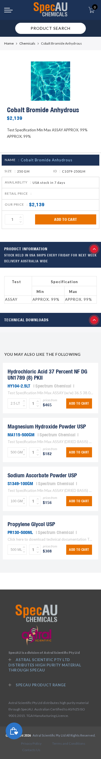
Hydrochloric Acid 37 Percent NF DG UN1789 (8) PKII (47, 374)
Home (9, 43)
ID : (57, 171)
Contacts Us (31, 750)
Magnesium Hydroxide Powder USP (47, 426)
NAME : (12, 160)
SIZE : (10, 171)
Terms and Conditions (68, 743)
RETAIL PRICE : (18, 193)
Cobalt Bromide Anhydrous (46, 160)
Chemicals (27, 43)
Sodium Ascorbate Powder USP (42, 475)
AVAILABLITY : (18, 182)
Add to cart (65, 219)
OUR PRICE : (16, 204)
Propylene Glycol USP (31, 524)
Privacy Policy (31, 743)
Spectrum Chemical (53, 386)
